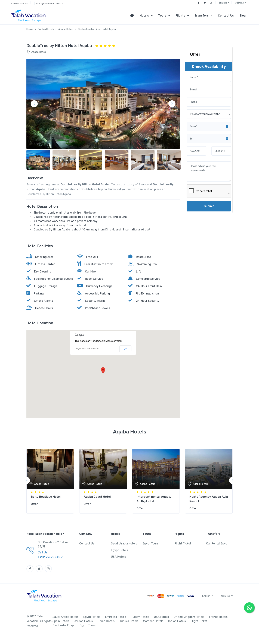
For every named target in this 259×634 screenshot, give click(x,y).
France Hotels (218, 617)
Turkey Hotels (140, 617)
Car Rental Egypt (217, 543)
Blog (242, 15)
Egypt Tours (150, 543)
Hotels (144, 15)
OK (125, 348)
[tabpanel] (50, 480)
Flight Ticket (182, 543)
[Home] (133, 15)
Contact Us (226, 15)
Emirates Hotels (115, 617)
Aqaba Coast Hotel (97, 496)
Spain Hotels (61, 621)
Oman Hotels (106, 621)
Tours (162, 15)
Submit (209, 206)
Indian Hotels (177, 621)
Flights (180, 15)
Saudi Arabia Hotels (124, 543)
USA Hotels (118, 556)
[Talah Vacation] (29, 15)
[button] (224, 3)
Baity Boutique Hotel (45, 496)
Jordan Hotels (83, 621)
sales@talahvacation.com (49, 3)
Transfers (202, 15)
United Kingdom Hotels (189, 617)
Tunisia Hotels (128, 621)
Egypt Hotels (119, 550)
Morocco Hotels (153, 621)
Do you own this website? (87, 348)
